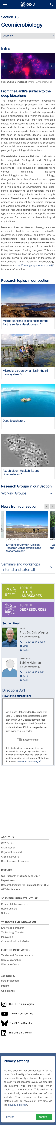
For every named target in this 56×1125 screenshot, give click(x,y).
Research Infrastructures (14, 904)
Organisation (8, 847)
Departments (8, 880)
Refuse (10, 1117)
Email (25, 646)
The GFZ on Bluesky (20, 1023)
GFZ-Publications (10, 889)
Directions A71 (13, 690)
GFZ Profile (7, 843)
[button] (5, 66)
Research (7, 870)
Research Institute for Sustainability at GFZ (25, 884)
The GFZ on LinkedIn (20, 1032)
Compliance (8, 990)
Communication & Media (15, 941)
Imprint (5, 985)
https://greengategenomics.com (33, 265)
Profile (26, 650)
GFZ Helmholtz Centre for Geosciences (28, 4)
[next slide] (52, 506)
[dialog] (28, 1089)
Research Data (9, 908)
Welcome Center (10, 964)
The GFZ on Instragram (21, 1003)
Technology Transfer (12, 932)
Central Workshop (11, 959)
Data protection (10, 980)
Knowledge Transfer (12, 927)
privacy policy (16, 1104)
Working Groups (13, 493)
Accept (43, 1117)
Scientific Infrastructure (19, 898)
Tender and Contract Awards (17, 955)
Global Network (10, 856)
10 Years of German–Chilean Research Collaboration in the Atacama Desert (23, 548)
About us (7, 837)
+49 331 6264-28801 (33, 672)
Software (6, 913)
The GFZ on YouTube (21, 1013)
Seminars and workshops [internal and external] (20, 567)
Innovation (7, 936)
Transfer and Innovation (18, 922)
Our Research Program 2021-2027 (20, 875)
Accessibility (8, 975)
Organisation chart (11, 852)
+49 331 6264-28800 (34, 641)
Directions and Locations (15, 861)
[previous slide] (47, 506)
